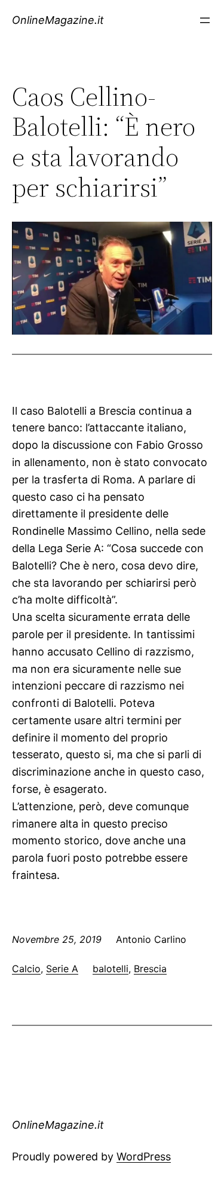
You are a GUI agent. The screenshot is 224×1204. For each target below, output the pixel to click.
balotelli (110, 969)
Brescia (150, 969)
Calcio (26, 969)
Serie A (62, 969)
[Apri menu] (205, 20)
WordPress (143, 1156)
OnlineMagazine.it (58, 20)
